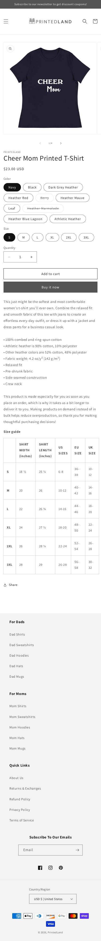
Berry (47, 198)
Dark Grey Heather (63, 187)
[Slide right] (61, 143)
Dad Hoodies (19, 655)
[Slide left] (40, 143)
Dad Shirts (17, 634)
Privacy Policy (19, 810)
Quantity (9, 248)
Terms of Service (21, 820)
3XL (86, 237)
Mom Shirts (18, 706)
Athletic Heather (67, 219)
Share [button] (13, 585)
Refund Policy (19, 799)
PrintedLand (55, 932)
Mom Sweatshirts (22, 717)
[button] (6, 21)
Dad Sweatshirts (21, 645)
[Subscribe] (77, 850)
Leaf (11, 208)
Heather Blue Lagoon (25, 219)
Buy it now (50, 287)
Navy (12, 187)
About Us (16, 778)
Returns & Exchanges (25, 788)
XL (52, 237)
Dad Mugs (16, 676)
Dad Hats (16, 666)
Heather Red (18, 198)
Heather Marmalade (45, 209)
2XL (69, 237)
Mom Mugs (17, 748)
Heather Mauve (73, 198)
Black (32, 187)
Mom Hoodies (19, 727)
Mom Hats (17, 738)
